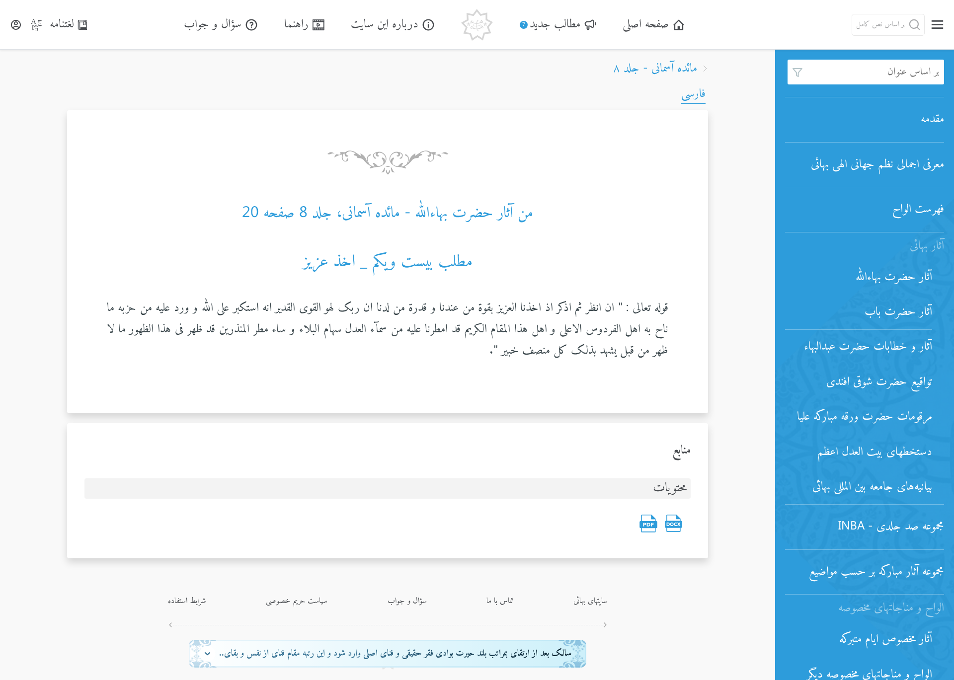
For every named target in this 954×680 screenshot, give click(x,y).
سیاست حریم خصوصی (296, 601)
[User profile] (16, 25)
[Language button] (37, 25)
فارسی (693, 94)
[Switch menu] (937, 24)
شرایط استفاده (187, 601)
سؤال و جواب (407, 601)
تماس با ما (499, 601)
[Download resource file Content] (673, 523)
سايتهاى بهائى (590, 601)
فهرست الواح (918, 209)
